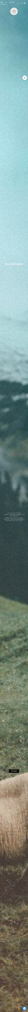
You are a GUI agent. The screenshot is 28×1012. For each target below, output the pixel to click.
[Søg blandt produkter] (25, 78)
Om (6, 2)
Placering (11, 2)
